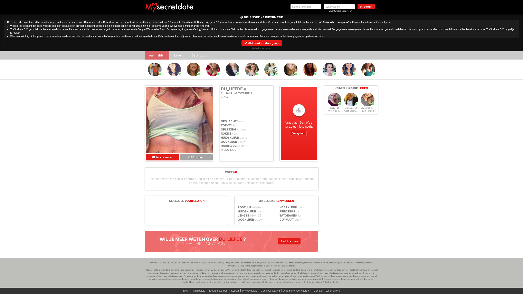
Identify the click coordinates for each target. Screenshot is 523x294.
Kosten (235, 290)
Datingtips (199, 55)
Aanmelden (157, 55)
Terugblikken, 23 (252, 78)
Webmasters (333, 290)
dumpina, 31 (351, 108)
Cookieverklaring (270, 290)
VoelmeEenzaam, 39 (369, 78)
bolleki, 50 (232, 78)
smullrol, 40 (349, 78)
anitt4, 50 (194, 78)
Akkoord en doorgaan (263, 43)
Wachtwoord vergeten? (340, 11)
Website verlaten (261, 48)
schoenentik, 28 (291, 78)
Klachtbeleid (198, 290)
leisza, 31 (334, 108)
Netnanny (188, 276)
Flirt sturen (197, 157)
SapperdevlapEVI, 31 (371, 108)
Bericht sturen (163, 157)
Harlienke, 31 (174, 78)
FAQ (185, 290)
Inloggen (366, 7)
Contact (318, 290)
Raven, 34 (155, 78)
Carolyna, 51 (310, 78)
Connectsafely (204, 276)
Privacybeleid (249, 290)
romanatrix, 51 (271, 78)
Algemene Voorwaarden (296, 290)
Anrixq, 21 (213, 78)
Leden (178, 55)
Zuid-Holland (368, 110)
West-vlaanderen (336, 110)
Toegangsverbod (218, 290)
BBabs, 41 (329, 78)
